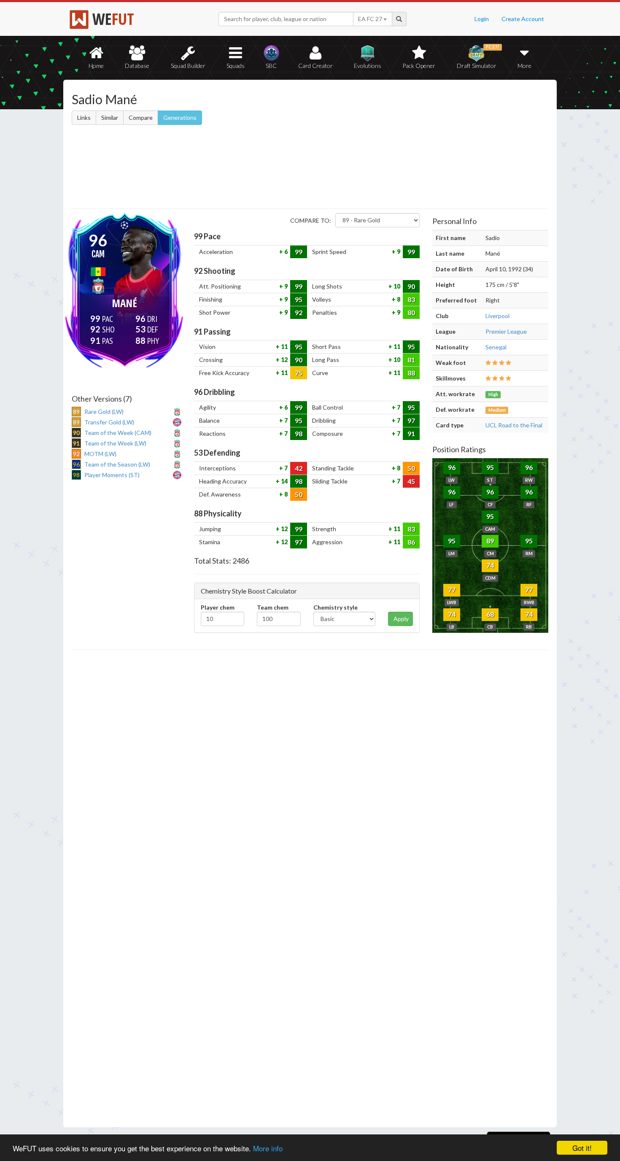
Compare (141, 117)
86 (411, 542)
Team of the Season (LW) (117, 464)
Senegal (496, 347)
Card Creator (315, 65)
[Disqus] (310, 888)
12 (284, 359)
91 (411, 433)
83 (411, 299)
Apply (401, 618)
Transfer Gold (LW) (109, 422)
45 (411, 481)
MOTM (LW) (100, 453)
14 (284, 481)
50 (411, 468)
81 (411, 360)
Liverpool (497, 315)
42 (298, 468)
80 (411, 312)
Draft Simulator (478, 56)
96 (452, 467)
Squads (235, 65)
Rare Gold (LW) (104, 411)
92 (298, 312)
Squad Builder (188, 65)
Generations (180, 117)
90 (411, 286)
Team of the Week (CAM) (117, 432)
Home (96, 65)
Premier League (506, 331)
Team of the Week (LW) (115, 443)
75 (298, 373)
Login (481, 18)
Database (137, 65)
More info (268, 1148)
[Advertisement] (391, 145)
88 (411, 373)
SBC (271, 65)
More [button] (524, 65)
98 (298, 433)
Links (84, 117)
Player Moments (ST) (112, 474)
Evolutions (367, 65)
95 (298, 299)
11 (284, 346)
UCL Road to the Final (513, 425)
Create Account (522, 18)
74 (490, 565)
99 (298, 252)
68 (490, 614)
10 (396, 286)
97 (411, 420)
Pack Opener (418, 65)
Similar (109, 117)
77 (452, 590)
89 (490, 541)
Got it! (582, 1147)
